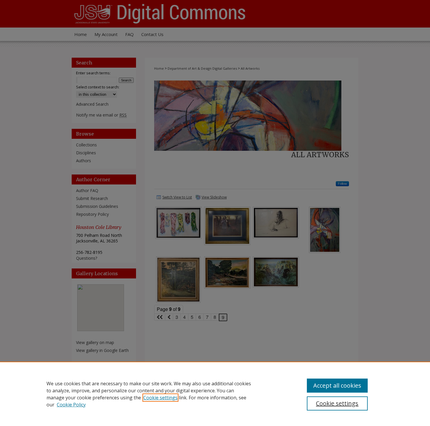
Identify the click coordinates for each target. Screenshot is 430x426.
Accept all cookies (337, 385)
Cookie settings (160, 397)
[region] (215, 394)
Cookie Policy (71, 404)
